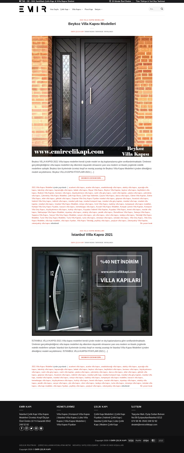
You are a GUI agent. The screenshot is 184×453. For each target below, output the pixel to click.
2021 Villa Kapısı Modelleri (92, 20)
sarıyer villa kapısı (84, 215)
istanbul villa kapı (130, 201)
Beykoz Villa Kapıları (112, 190)
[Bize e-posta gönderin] (36, 428)
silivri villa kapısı (112, 215)
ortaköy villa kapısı (89, 212)
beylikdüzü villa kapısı (113, 369)
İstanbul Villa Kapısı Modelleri (66, 204)
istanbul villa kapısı (46, 204)
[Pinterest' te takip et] (41, 428)
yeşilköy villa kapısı (102, 221)
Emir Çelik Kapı (77, 31)
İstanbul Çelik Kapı (103, 421)
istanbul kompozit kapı (92, 201)
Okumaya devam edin (92, 178)
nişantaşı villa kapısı (73, 212)
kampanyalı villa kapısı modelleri (138, 204)
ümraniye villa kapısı (104, 218)
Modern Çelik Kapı (109, 424)
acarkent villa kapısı (77, 187)
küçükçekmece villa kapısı (56, 210)
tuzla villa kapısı (88, 218)
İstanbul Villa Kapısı (67, 417)
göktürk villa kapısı (63, 198)
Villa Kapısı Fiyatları (66, 424)
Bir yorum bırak (146, 223)
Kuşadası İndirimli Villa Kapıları (95, 210)
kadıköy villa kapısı (116, 204)
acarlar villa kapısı (93, 187)
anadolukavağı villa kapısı (111, 187)
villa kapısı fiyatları (68, 221)
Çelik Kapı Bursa (74, 196)
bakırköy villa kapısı (45, 190)
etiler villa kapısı (48, 198)
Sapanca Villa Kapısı (40, 215)
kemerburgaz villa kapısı (85, 207)
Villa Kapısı (76, 9)
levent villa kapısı (134, 210)
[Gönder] (162, 9)
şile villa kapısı (99, 215)
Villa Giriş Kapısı (136, 218)
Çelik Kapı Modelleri (103, 414)
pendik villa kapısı (105, 212)
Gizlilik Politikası (27, 445)
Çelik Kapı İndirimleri (90, 196)
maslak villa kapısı (111, 380)
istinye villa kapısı (86, 204)
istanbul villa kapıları (44, 378)
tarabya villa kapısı (127, 215)
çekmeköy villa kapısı (99, 372)
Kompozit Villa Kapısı (79, 414)
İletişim (97, 9)
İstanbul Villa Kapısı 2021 (92, 234)
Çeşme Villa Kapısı (106, 196)
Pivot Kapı (89, 9)
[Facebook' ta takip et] (22, 428)
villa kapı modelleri (53, 221)
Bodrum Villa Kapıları (46, 193)
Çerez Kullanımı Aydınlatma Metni (54, 445)
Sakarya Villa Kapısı (142, 212)
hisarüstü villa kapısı (140, 198)
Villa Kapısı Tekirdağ (85, 221)
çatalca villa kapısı (135, 193)
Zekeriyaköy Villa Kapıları (138, 221)
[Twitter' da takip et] (31, 428)
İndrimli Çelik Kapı (112, 417)
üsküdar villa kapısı (121, 218)
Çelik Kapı (64, 9)
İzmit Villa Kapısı (101, 204)
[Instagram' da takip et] (26, 428)
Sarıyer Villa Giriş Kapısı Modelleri (62, 215)
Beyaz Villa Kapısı (95, 190)
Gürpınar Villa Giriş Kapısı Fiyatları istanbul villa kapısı (93, 198)
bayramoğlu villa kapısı (64, 190)
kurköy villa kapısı (75, 210)
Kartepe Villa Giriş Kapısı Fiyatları (45, 207)
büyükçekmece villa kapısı (82, 193)
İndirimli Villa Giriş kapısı (41, 201)
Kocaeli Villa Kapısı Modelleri (107, 207)
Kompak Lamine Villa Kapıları (131, 207)
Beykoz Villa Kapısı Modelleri (92, 24)
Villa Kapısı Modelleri (74, 421)
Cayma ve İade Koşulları (112, 445)
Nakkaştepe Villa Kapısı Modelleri (51, 212)
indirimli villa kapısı (59, 201)
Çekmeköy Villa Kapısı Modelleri (54, 196)
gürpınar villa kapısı (123, 198)
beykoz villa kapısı (129, 190)
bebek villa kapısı (80, 190)
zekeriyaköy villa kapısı (41, 223)
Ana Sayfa (54, 9)
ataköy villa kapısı (130, 187)
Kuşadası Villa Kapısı (117, 210)
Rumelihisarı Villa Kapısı (123, 212)
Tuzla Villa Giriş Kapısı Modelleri (52, 218)
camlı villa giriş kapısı (102, 193)
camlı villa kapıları (119, 193)
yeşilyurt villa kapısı (118, 221)
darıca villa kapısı (122, 196)
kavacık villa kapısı (67, 207)
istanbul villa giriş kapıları (112, 201)
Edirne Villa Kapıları (138, 196)
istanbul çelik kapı (75, 201)
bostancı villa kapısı (63, 193)
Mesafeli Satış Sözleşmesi (85, 445)
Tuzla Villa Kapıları (74, 218)
